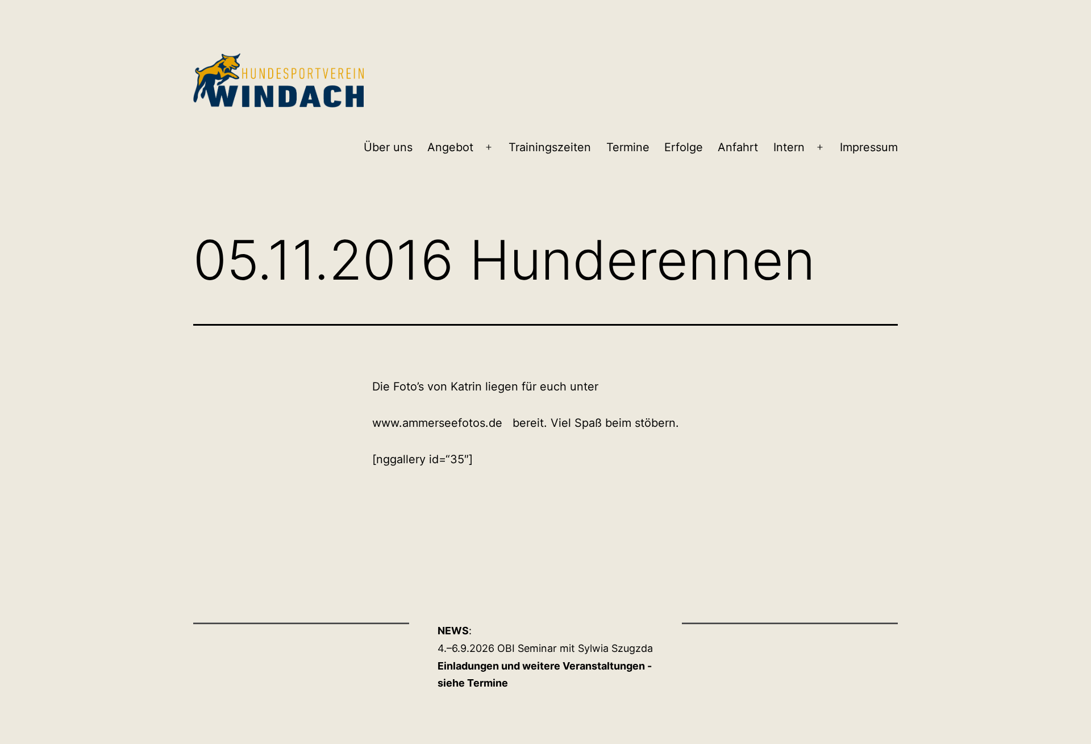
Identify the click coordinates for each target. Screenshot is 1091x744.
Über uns (388, 147)
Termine (627, 147)
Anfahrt (738, 147)
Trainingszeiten (550, 147)
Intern (789, 147)
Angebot (450, 147)
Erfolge (683, 147)
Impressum (869, 147)
